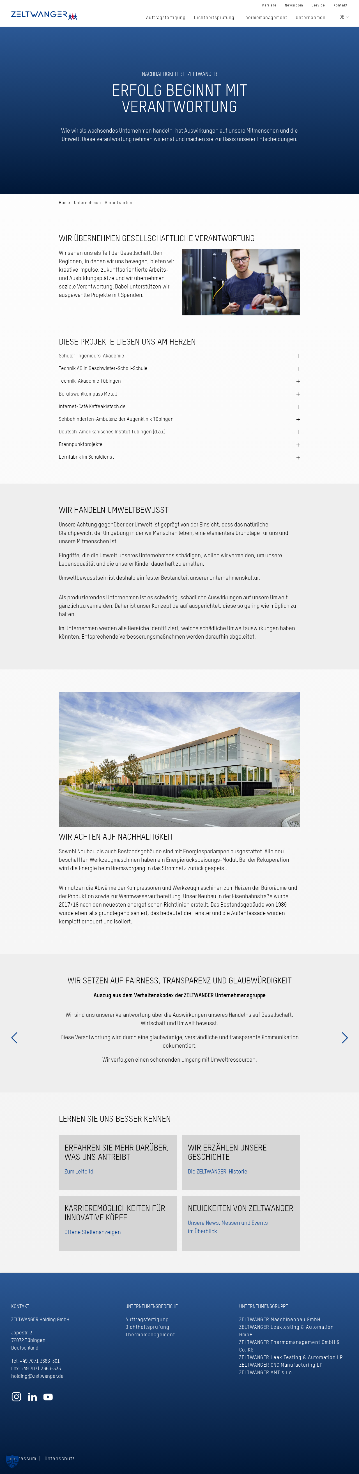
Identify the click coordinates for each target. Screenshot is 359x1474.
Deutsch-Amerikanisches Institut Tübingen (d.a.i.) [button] (112, 432)
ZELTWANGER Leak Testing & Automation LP (291, 1357)
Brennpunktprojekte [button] (81, 444)
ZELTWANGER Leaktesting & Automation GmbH (286, 1331)
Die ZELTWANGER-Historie (217, 1172)
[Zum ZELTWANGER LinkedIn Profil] (32, 1400)
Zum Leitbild (79, 1172)
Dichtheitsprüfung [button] (214, 18)
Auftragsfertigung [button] (166, 18)
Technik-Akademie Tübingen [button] (90, 381)
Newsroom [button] (294, 5)
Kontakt (340, 5)
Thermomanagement (150, 1334)
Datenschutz (60, 1458)
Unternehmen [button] (311, 18)
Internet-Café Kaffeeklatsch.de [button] (92, 406)
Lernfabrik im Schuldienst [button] (86, 457)
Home (64, 203)
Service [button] (318, 5)
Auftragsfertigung (147, 1319)
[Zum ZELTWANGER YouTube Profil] (48, 1400)
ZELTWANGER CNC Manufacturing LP (281, 1365)
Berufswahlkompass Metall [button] (88, 394)
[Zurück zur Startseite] (44, 15)
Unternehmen (87, 203)
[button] (12, 1461)
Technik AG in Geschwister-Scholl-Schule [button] (103, 368)
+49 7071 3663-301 (40, 1361)
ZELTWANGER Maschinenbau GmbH (279, 1319)
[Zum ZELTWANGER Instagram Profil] (16, 1400)
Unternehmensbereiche (151, 1306)
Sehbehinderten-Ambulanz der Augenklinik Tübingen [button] (116, 419)
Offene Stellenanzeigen (93, 1232)
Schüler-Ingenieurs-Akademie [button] (91, 356)
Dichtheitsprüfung (147, 1327)
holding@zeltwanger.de (37, 1376)
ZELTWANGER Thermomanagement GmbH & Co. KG (289, 1346)
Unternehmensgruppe (263, 1306)
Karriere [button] (269, 5)
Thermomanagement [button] (265, 18)
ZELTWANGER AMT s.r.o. (266, 1372)
